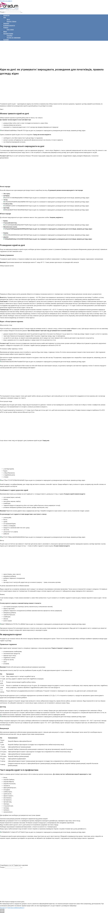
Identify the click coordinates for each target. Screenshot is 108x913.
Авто (8, 19)
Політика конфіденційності (15, 908)
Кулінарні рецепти (9, 25)
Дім (4, 17)
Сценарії (6, 39)
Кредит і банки (11, 21)
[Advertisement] (50, 54)
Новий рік (6, 15)
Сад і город (10, 29)
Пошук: (2, 12)
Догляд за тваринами (13, 37)
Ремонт (5, 27)
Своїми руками (8, 33)
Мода (5, 31)
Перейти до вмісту (6, 1)
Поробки (9, 35)
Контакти (3, 908)
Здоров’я (6, 23)
